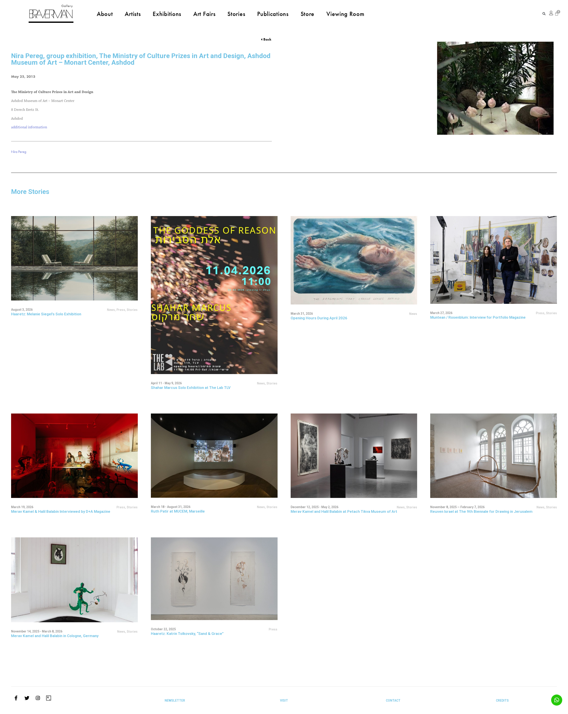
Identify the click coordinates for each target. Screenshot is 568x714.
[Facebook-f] (16, 698)
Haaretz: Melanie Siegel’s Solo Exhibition (46, 314)
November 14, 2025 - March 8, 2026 (36, 631)
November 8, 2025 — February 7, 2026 (457, 507)
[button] (266, 39)
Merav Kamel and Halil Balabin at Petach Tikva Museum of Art (344, 511)
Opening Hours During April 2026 (319, 318)
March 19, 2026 (22, 507)
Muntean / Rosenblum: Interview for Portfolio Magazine (478, 317)
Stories (236, 14)
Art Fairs (204, 14)
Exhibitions (167, 14)
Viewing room (345, 14)
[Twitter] (27, 698)
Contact (393, 700)
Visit (284, 700)
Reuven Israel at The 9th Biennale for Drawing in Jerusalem (481, 511)
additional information (29, 127)
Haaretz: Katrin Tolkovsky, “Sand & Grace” (187, 633)
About (105, 14)
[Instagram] (38, 698)
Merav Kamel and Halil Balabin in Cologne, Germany (55, 636)
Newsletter (175, 700)
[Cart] (556, 14)
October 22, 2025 (163, 629)
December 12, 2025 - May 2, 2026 (314, 507)
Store (308, 14)
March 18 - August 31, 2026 (170, 507)
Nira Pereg (18, 151)
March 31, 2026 (302, 313)
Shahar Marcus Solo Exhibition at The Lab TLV (191, 387)
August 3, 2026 (22, 309)
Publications (272, 14)
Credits (502, 700)
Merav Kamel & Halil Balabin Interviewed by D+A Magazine (60, 511)
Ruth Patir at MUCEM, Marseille (178, 511)
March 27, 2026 (441, 313)
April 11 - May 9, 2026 (166, 383)
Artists (133, 14)
